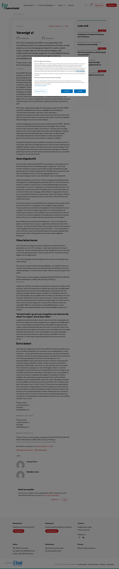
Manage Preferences (40, 91)
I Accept (80, 91)
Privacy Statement (80, 71)
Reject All (66, 91)
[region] (60, 76)
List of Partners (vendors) (40, 85)
